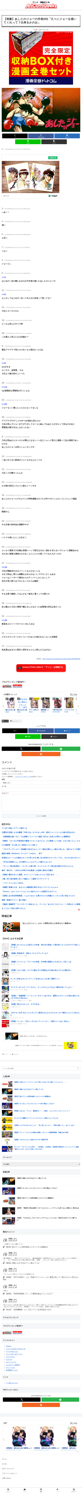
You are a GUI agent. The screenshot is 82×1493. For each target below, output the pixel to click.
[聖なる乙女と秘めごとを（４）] (11, 703)
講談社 (7, 712)
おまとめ (9, 1359)
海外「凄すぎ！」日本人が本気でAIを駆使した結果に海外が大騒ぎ (27, 870)
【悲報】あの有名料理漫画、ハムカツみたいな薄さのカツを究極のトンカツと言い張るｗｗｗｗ (38, 896)
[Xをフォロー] (21, 749)
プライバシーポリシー (22, 776)
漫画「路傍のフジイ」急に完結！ (14, 900)
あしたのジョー (16, 721)
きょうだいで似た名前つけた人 (14, 908)
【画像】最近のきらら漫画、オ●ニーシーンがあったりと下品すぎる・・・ (30, 874)
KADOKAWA (56, 712)
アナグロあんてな (12, 1351)
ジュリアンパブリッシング (13, 1450)
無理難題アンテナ (12, 1370)
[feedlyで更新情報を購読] (60, 749)
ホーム (4, 1459)
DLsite (74, 694)
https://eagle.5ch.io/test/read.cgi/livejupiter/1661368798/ (61, 659)
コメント (5, 793)
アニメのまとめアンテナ (14, 1354)
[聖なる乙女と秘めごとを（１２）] (22, 705)
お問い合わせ (6, 1478)
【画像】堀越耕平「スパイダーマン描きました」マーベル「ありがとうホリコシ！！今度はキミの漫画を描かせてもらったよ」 (41, 904)
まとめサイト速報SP (13, 1365)
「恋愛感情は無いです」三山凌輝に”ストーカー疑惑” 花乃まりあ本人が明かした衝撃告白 (36, 836)
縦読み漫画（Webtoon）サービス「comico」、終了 (22, 853)
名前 (3, 779)
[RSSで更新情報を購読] (41, 754)
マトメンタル (10, 1367)
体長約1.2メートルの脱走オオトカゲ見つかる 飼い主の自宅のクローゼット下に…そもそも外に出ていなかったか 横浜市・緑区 (41, 858)
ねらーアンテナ (11, 1362)
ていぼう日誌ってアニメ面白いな (14, 828)
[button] (54, 141)
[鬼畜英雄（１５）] (46, 703)
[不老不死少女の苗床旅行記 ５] (58, 703)
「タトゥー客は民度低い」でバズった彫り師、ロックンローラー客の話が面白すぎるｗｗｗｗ (37, 866)
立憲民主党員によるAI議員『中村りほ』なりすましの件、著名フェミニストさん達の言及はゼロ (38, 832)
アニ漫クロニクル (12, 1383)
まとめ (6, 721)
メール (4, 786)
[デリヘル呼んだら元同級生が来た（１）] (34, 703)
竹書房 (66, 712)
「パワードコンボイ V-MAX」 (13, 883)
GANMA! (43, 712)
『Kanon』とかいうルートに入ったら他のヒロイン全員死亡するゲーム (29, 891)
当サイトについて (8, 1468)
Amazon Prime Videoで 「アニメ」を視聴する (42, 667)
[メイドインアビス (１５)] (69, 703)
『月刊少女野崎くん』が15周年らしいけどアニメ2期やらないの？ (27, 862)
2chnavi (8, 1346)
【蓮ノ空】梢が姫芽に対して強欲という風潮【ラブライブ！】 (26, 879)
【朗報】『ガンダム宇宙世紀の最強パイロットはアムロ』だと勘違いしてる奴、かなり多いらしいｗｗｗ (41, 841)
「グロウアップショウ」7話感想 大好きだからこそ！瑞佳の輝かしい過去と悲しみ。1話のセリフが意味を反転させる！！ (41, 849)
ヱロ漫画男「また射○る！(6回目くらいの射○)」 (20, 845)
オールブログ (10, 1357)
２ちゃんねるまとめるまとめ (15, 1349)
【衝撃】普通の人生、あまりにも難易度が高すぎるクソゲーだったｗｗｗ (30, 887)
